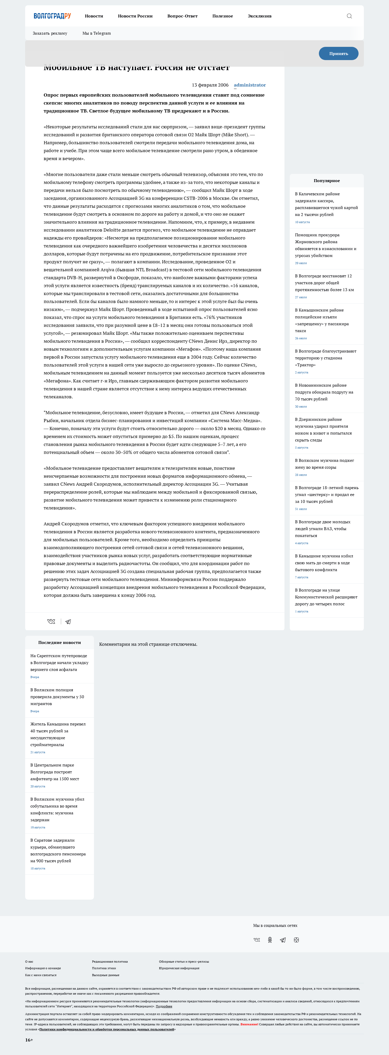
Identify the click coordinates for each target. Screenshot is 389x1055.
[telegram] (70, 621)
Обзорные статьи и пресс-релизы (184, 961)
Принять (338, 53)
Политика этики (104, 968)
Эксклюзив (260, 16)
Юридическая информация (179, 968)
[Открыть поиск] (349, 16)
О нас (29, 961)
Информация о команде (43, 968)
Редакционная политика (110, 961)
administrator (250, 85)
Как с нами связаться (40, 975)
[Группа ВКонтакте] (256, 940)
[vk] (51, 621)
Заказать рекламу (50, 33)
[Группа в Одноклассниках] (270, 940)
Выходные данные (105, 975)
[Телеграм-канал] (283, 940)
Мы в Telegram (97, 33)
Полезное (222, 16)
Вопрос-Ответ (183, 16)
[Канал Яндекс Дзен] (296, 940)
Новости (94, 16)
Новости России (135, 16)
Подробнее (164, 1006)
